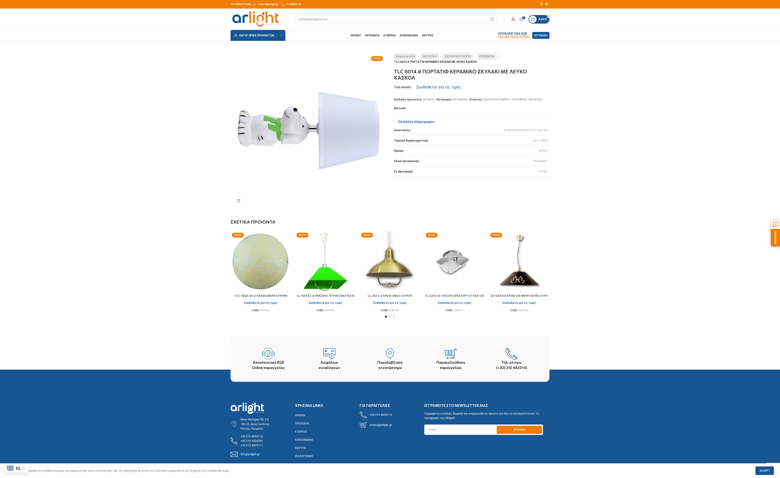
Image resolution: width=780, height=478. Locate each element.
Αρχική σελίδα (405, 56)
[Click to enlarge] (239, 200)
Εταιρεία (301, 431)
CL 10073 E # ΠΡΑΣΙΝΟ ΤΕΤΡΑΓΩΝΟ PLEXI (325, 295)
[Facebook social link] (541, 4)
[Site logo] (256, 19)
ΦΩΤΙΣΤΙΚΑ (430, 56)
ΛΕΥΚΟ (542, 150)
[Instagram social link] (546, 4)
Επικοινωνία (304, 439)
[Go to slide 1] (386, 317)
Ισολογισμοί (304, 456)
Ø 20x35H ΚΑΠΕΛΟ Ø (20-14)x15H (525, 130)
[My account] (513, 19)
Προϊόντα (302, 423)
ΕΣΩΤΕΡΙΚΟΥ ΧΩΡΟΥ (458, 56)
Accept (764, 470)
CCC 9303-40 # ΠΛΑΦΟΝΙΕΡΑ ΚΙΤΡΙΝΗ (260, 295)
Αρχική (300, 415)
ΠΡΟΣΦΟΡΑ (486, 56)
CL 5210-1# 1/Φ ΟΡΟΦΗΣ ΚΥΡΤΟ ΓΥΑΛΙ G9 (454, 295)
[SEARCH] (492, 19)
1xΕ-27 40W (539, 140)
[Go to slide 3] (394, 317)
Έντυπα (300, 448)
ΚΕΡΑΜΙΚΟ (540, 161)
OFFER (543, 171)
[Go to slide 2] (390, 317)
